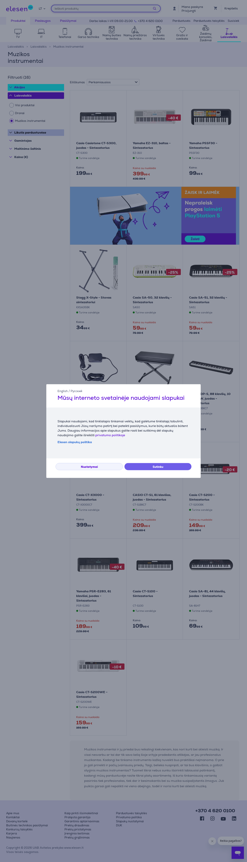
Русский (76, 391)
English (63, 391)
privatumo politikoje (110, 435)
